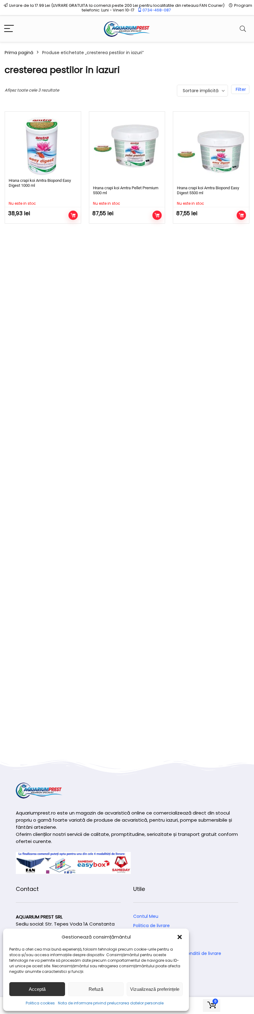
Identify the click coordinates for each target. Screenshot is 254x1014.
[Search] (242, 29)
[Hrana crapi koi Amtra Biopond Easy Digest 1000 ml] (43, 145)
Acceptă (37, 989)
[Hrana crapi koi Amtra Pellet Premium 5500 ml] (127, 149)
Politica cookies (40, 1003)
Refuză (96, 989)
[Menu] (9, 29)
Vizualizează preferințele (154, 989)
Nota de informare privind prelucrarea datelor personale (111, 1003)
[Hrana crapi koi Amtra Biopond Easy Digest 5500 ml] (211, 149)
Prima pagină (19, 52)
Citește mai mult (73, 215)
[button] (180, 937)
